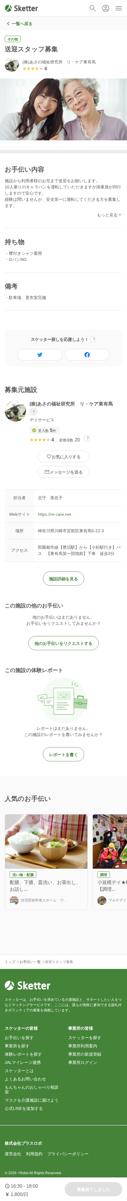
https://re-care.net (54, 514)
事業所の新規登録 (84, 1054)
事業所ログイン (82, 1062)
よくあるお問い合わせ (25, 1079)
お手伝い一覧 (30, 962)
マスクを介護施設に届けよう (31, 1100)
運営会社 (13, 1153)
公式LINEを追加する (24, 1108)
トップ (10, 962)
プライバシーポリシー (68, 1153)
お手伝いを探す (19, 1037)
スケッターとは (19, 1070)
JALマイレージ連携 (23, 1062)
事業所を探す (17, 1046)
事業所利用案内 (82, 1046)
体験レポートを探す (23, 1054)
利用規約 (34, 1153)
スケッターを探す (84, 1037)
